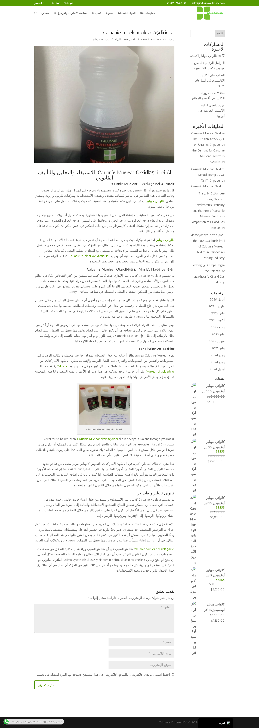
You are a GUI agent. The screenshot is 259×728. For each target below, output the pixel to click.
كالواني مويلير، (154, 201)
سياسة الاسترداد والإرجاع (72, 13)
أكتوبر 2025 (217, 320)
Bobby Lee (218, 193)
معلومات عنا (147, 13)
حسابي (45, 13)
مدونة (109, 13)
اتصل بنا (56, 3)
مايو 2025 (218, 334)
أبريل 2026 (217, 299)
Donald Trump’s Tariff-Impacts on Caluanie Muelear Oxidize (208, 180)
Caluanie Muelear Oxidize (208, 133)
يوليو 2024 (218, 355)
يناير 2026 (218, 313)
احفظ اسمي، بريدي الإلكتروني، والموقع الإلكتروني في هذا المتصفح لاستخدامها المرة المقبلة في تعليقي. (102, 675)
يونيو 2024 (218, 362)
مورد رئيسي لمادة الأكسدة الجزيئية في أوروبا (211, 110)
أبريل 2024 (217, 369)
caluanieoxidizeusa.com (148, 39)
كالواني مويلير (165, 240)
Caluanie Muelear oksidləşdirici (89, 256)
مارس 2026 (216, 306)
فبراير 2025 (217, 341)
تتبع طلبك (68, 3)
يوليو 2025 (218, 327)
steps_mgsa (217, 265)
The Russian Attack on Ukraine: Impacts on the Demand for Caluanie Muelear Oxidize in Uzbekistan (208, 150)
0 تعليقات (98, 39)
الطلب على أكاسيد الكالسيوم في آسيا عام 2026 (210, 80)
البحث (220, 33)
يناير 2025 (218, 348)
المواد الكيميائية (126, 13)
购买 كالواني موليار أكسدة (207, 56)
